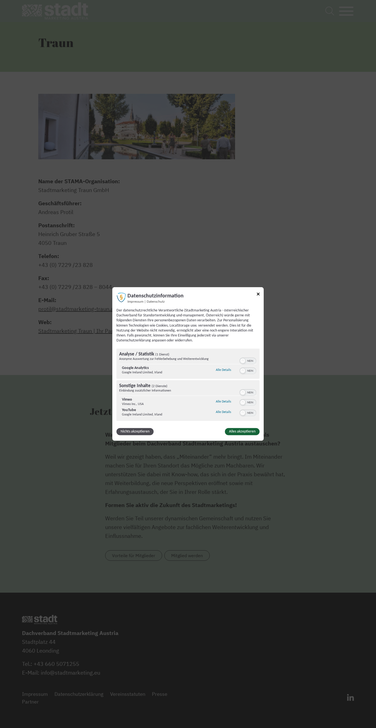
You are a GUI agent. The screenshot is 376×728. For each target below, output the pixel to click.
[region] (188, 385)
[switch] (248, 360)
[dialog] (188, 364)
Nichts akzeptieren (135, 431)
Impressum (135, 301)
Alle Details (223, 370)
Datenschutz (156, 301)
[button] (242, 360)
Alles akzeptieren (242, 431)
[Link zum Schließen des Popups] (258, 295)
